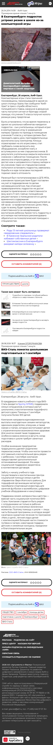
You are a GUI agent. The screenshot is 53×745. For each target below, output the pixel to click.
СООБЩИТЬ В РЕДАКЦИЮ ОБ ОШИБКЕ (21, 657)
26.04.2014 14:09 (8, 10)
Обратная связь (10, 653)
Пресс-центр (9, 643)
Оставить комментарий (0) (27, 264)
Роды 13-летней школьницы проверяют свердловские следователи (26, 232)
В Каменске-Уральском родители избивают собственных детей (23, 237)
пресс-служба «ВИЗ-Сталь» (14, 392)
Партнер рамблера (24, 732)
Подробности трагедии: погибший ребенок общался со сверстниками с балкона (30, 296)
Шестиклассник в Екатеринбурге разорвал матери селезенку (23, 242)
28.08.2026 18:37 (8, 343)
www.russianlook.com (11, 63)
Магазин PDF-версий (29, 643)
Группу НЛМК (25, 404)
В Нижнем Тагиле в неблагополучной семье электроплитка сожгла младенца (30, 305)
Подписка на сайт (24, 640)
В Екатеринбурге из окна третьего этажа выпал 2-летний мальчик (28, 313)
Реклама (7, 640)
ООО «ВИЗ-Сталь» (16, 572)
